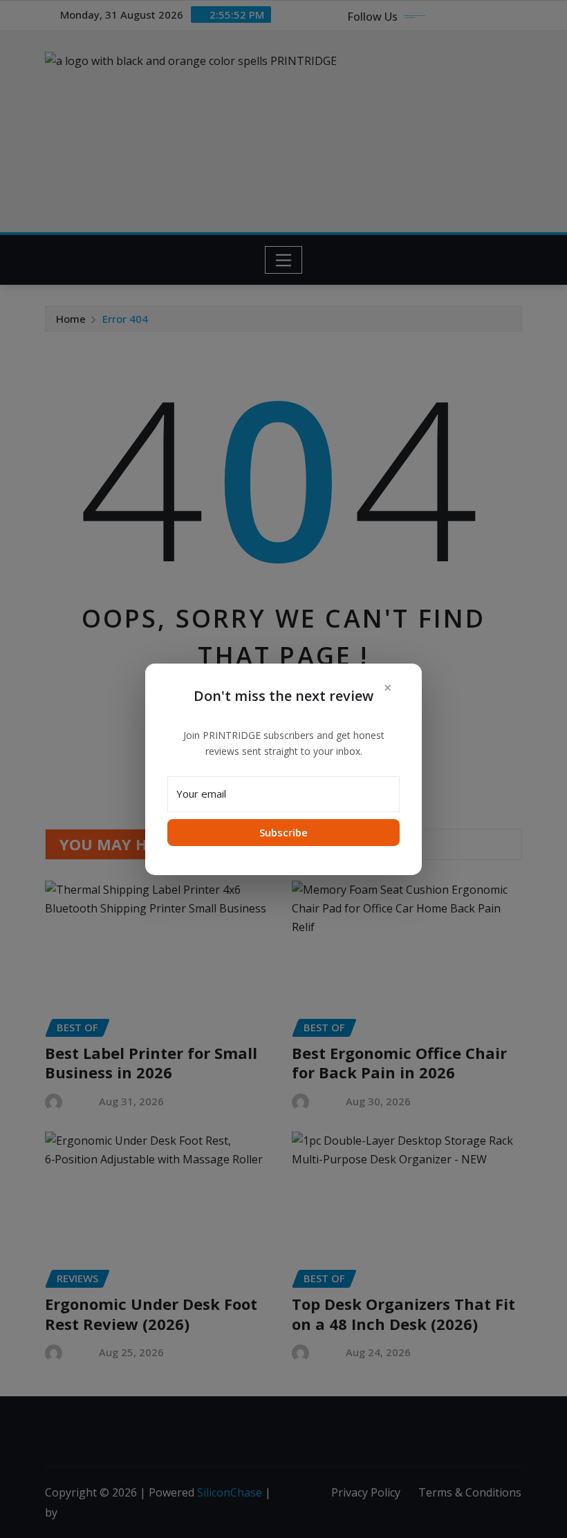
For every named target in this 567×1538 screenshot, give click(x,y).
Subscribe (283, 832)
